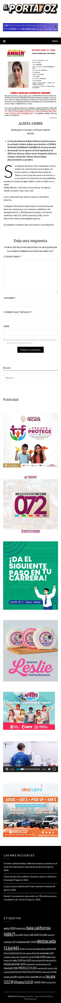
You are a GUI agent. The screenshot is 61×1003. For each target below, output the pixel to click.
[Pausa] (6, 769)
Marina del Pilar (15, 963)
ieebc (18, 960)
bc (19, 934)
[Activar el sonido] (49, 769)
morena (42, 968)
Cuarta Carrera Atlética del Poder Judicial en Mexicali (28, 886)
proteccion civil (48, 972)
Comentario (13, 256)
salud (34, 977)
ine (27, 960)
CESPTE (40, 934)
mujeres (52, 968)
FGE (40, 956)
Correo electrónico (18, 312)
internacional (38, 960)
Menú (55, 40)
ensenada (47, 953)
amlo (10, 928)
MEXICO (27, 967)
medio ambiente (43, 964)
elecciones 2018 (46, 949)
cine (50, 935)
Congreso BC (26, 941)
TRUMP (40, 982)
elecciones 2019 (31, 953)
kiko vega (51, 960)
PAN (18, 972)
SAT (42, 977)
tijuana (23, 982)
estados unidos (11, 957)
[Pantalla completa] (54, 769)
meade (30, 964)
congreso (10, 942)
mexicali (11, 968)
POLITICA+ (28, 972)
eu (31, 957)
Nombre (10, 297)
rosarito (23, 976)
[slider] (28, 769)
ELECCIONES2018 (13, 953)
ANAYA (21, 928)
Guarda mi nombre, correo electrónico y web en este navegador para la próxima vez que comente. (32, 341)
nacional (9, 972)
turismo (51, 982)
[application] (30, 756)
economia (30, 949)
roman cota (10, 977)
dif (22, 949)
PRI (38, 972)
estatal (24, 957)
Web (6, 326)
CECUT (28, 935)
